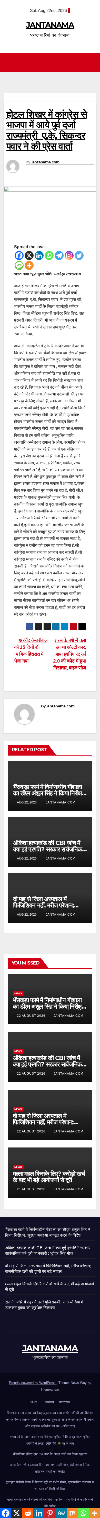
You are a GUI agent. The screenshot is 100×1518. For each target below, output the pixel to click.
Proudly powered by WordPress (33, 1383)
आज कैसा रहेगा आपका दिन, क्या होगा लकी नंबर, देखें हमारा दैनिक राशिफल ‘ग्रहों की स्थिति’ (50, 1468)
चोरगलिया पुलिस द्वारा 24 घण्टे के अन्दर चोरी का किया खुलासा (50, 1454)
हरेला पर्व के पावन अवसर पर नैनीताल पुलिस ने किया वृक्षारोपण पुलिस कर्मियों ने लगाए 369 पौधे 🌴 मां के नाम (50, 1440)
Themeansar (50, 1389)
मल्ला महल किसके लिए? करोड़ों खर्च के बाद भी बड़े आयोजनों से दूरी (49, 1177)
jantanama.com (45, 162)
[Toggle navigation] (51, 63)
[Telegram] (59, 255)
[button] (92, 62)
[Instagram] (69, 255)
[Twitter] (79, 255)
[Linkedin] (39, 255)
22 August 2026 (31, 1016)
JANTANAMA (50, 25)
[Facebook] (19, 255)
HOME (35, 1402)
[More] (29, 265)
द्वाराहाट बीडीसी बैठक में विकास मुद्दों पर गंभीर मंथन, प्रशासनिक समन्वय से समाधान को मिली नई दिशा (50, 1485)
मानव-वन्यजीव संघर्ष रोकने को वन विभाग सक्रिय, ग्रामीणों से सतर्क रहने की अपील (50, 1503)
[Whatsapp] (49, 255)
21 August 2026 (31, 1189)
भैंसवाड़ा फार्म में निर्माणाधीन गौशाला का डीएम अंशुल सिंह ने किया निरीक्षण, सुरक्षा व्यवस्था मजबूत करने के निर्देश (50, 793)
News (18, 993)
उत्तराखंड (64, 1402)
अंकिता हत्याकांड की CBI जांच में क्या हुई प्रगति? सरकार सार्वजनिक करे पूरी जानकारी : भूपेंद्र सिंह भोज (47, 849)
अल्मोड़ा (49, 1402)
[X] (29, 255)
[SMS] (19, 265)
